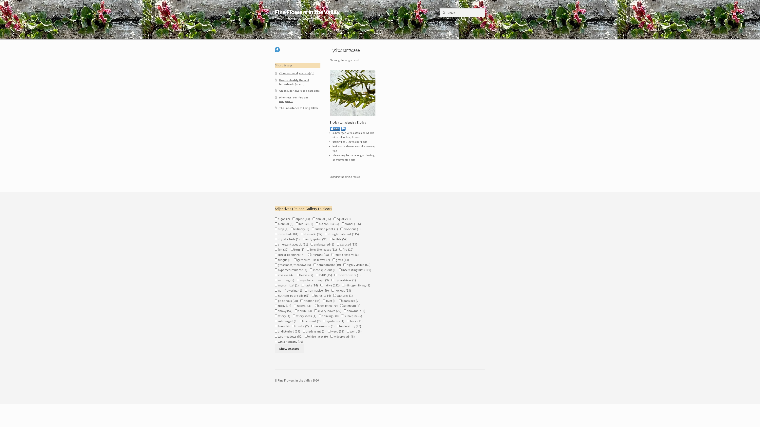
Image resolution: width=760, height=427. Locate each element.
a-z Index (338, 33)
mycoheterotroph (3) (314, 280)
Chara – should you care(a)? (296, 73)
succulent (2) (312, 321)
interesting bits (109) (356, 270)
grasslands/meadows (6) (294, 265)
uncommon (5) (324, 326)
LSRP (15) (325, 275)
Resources (359, 33)
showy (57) (284, 311)
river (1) (330, 301)
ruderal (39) (304, 306)
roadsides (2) (350, 301)
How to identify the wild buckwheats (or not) (294, 82)
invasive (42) (285, 275)
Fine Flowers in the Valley (307, 12)
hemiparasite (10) (328, 265)
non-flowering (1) (289, 290)
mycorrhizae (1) (345, 280)
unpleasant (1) (315, 331)
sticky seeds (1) (305, 316)
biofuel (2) (305, 224)
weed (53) (337, 331)
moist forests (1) (349, 275)
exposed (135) (348, 244)
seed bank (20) (328, 306)
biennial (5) (285, 224)
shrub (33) (304, 311)
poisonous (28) (287, 301)
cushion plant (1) (326, 229)
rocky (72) (284, 306)
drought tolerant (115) (343, 234)
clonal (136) (352, 224)
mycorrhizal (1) (288, 285)
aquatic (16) (344, 219)
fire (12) (347, 249)
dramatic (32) (312, 234)
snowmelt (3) (355, 311)
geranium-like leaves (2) (313, 260)
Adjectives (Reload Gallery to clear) (303, 208)
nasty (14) (311, 285)
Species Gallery (315, 33)
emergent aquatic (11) (292, 244)
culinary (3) (301, 229)
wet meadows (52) (289, 336)
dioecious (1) (352, 229)
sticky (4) (283, 316)
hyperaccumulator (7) (292, 270)
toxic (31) (356, 321)
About (294, 33)
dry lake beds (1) (288, 239)
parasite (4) (322, 296)
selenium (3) (351, 306)
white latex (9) (318, 336)
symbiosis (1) (335, 321)
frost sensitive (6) (346, 255)
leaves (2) (306, 275)
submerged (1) (287, 321)
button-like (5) (328, 224)
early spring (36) (316, 239)
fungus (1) (284, 260)
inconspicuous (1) (324, 270)
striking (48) (330, 316)
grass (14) (342, 260)
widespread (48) (344, 336)
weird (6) (355, 331)
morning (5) (285, 280)
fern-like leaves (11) (323, 249)
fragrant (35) (320, 255)
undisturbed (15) (288, 331)
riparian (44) (311, 301)
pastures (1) (344, 296)
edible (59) (339, 239)
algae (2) (283, 219)
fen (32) (282, 249)
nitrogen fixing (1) (357, 285)
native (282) (331, 285)
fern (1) (299, 249)
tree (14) (283, 326)
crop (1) (282, 229)
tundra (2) (302, 326)
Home (279, 33)
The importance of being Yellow (298, 108)
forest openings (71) (291, 255)
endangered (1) (323, 244)
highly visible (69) (358, 265)
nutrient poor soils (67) (293, 296)
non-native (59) (318, 290)
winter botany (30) (290, 342)
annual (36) (323, 219)
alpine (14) (302, 219)
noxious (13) (342, 290)
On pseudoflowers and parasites (299, 91)
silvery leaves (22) (329, 311)
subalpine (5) (353, 316)
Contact (378, 33)
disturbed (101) (287, 234)
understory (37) (350, 326)
